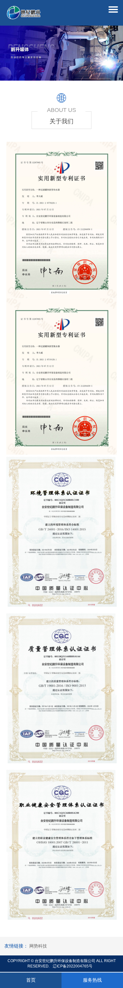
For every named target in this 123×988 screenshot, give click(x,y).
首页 (31, 980)
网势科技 (38, 945)
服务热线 (92, 980)
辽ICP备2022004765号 (72, 966)
